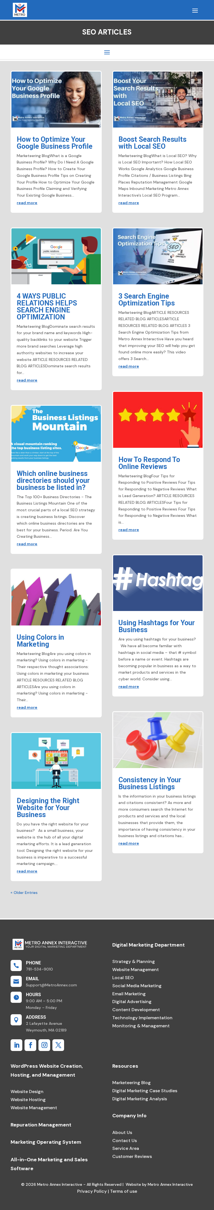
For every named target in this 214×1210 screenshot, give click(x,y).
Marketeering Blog (131, 1083)
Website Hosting (28, 1100)
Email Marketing (129, 994)
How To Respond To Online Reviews (149, 463)
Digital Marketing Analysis (139, 1099)
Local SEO (123, 978)
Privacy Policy (92, 1191)
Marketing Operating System (46, 1142)
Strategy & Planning (133, 961)
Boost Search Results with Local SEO (152, 142)
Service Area (125, 1148)
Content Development (136, 1010)
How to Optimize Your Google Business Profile (55, 142)
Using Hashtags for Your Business (156, 626)
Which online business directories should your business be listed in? (53, 481)
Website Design (27, 1091)
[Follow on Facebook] (30, 1045)
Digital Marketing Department (148, 945)
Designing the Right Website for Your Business (48, 808)
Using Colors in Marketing (40, 640)
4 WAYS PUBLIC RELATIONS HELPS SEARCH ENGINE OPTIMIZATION (47, 306)
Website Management (135, 969)
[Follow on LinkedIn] (16, 1045)
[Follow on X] (58, 1045)
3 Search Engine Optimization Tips (146, 299)
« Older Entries (24, 892)
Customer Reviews (132, 1156)
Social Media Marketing (137, 986)
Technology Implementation (142, 1018)
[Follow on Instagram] (44, 1045)
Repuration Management (41, 1124)
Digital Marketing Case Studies (144, 1091)
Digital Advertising (132, 1001)
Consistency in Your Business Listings (149, 783)
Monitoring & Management (141, 1026)
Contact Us (124, 1140)
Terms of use (123, 1191)
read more (27, 202)
